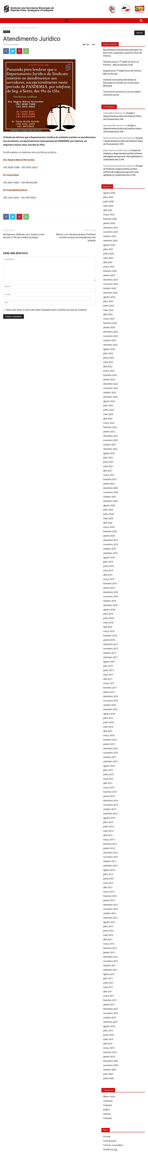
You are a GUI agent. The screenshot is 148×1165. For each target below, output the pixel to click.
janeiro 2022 (109, 431)
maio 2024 (108, 310)
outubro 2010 (109, 1017)
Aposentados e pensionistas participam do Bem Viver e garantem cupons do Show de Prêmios (122, 53)
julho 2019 (108, 561)
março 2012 (108, 943)
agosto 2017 (109, 661)
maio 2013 (108, 883)
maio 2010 (108, 1039)
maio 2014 (108, 830)
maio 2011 (108, 987)
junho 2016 (108, 722)
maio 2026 (108, 205)
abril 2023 (107, 366)
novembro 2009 (110, 1065)
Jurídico (106, 1109)
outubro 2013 (109, 861)
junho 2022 (108, 409)
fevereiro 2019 (110, 583)
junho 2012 (108, 930)
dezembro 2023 (110, 331)
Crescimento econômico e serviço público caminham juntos (122, 93)
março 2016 (108, 735)
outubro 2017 (109, 653)
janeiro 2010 (109, 1056)
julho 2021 (108, 457)
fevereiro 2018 (110, 635)
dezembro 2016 (110, 696)
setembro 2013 (110, 865)
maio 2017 (108, 674)
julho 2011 (108, 978)
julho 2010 (108, 1030)
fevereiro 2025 (110, 271)
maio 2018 (108, 622)
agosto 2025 (109, 245)
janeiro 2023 (109, 379)
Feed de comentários (113, 1145)
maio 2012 (108, 935)
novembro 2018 (110, 596)
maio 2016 (108, 726)
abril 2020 (107, 522)
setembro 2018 (110, 605)
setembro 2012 (110, 917)
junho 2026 (108, 201)
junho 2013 (108, 878)
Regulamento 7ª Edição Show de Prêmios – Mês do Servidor (123, 72)
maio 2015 (108, 778)
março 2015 (108, 787)
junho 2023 (108, 357)
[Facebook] (6, 51)
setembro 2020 (110, 501)
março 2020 (108, 527)
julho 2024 (108, 301)
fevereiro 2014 (110, 843)
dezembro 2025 (110, 227)
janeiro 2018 (109, 639)
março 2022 (108, 422)
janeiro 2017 (109, 692)
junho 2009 (108, 1078)
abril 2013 (107, 887)
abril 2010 (107, 1043)
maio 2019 (108, 570)
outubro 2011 (109, 965)
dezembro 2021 (110, 435)
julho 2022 (108, 405)
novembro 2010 (110, 1013)
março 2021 (108, 475)
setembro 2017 (110, 657)
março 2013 (108, 891)
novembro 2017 (110, 648)
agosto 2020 (109, 505)
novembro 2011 (110, 961)
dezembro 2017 (110, 644)
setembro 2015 (110, 761)
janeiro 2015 (109, 796)
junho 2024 (108, 305)
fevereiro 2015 (110, 791)
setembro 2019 (110, 553)
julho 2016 (108, 718)
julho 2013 (108, 874)
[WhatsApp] (26, 51)
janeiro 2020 (109, 535)
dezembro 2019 (110, 540)
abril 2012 (107, 939)
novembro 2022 (110, 388)
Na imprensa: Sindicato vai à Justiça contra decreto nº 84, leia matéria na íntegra (23, 236)
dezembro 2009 (110, 1061)
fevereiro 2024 (110, 323)
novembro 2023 (110, 336)
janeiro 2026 (109, 223)
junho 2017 (108, 670)
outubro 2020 (109, 496)
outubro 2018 (109, 600)
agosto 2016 (109, 713)
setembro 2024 (110, 292)
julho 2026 (108, 197)
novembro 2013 (110, 857)
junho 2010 (108, 1034)
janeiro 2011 (109, 1004)
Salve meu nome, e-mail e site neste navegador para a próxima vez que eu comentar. (46, 309)
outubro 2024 (109, 288)
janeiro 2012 (109, 952)
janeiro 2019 (109, 587)
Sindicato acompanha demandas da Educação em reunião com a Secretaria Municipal (121, 83)
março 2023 (108, 370)
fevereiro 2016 (110, 739)
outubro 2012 (109, 913)
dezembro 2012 (110, 904)
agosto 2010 (109, 1026)
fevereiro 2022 (110, 427)
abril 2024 (107, 314)
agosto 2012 (109, 922)
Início (5, 27)
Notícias (13, 27)
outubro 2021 (109, 444)
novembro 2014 (110, 804)
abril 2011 (107, 991)
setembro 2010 (110, 1021)
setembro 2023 (110, 344)
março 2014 (108, 839)
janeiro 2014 (109, 848)
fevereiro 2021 (110, 479)
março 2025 (108, 266)
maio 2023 (108, 362)
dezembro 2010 (110, 1008)
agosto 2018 (109, 609)
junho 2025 (108, 253)
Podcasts (107, 1118)
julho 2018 (108, 613)
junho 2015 (108, 774)
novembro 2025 (110, 231)
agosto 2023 (109, 349)
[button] (66, 20)
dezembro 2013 (110, 852)
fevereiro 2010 (110, 1052)
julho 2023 (108, 353)
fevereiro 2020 (110, 531)
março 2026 (108, 214)
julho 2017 (108, 666)
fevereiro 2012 (110, 948)
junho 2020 (108, 514)
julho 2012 (108, 926)
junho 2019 (108, 566)
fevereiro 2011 (110, 1000)
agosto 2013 (109, 870)
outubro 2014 (109, 809)
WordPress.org (110, 1149)
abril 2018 (107, 626)
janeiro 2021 (109, 483)
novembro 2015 (110, 752)
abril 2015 (107, 783)
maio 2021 (108, 466)
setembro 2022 (110, 396)
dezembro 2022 (110, 383)
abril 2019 (107, 574)
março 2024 (108, 318)
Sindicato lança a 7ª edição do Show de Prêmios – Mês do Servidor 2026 (121, 63)
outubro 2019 (109, 548)
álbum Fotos (109, 1096)
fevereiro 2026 (110, 218)
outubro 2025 (109, 236)
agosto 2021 (109, 453)
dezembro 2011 (110, 956)
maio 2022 (108, 414)
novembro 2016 (110, 700)
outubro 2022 (109, 392)
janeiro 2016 (109, 744)
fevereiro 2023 (110, 375)
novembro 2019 (110, 544)
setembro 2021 (110, 449)
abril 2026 (107, 210)
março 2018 (108, 631)
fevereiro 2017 (110, 687)
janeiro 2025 (109, 275)
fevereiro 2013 (110, 896)
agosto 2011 (109, 974)
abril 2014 (107, 835)
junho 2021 (108, 462)
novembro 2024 (110, 284)
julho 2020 (108, 509)
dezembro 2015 (110, 748)
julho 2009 (108, 1074)
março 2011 (108, 995)
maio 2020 (108, 518)
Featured (107, 1105)
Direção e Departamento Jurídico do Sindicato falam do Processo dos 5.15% (122, 116)
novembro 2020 (110, 492)
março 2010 (108, 1048)
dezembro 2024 (110, 279)
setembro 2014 (110, 813)
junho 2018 (108, 618)
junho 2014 (108, 826)
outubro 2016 (109, 705)
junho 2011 (108, 982)
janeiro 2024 (109, 327)
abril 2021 (107, 470)
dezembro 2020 (110, 488)
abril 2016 (107, 731)
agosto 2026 (109, 192)
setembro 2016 (110, 709)
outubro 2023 (109, 340)
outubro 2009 (109, 1069)
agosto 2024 (109, 297)
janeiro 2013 (109, 900)
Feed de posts (109, 1140)
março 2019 (108, 579)
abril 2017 (107, 679)
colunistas (108, 1100)
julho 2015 (108, 770)
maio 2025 (108, 258)
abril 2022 (107, 418)
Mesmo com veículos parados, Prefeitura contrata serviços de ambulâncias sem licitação (76, 237)
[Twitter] (13, 51)
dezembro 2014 (110, 800)
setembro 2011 (110, 969)
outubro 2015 (109, 757)
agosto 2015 (109, 765)
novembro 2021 (110, 440)
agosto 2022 (109, 401)
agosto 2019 (109, 557)
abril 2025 (107, 262)
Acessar (107, 1136)
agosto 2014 (109, 817)
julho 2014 (108, 822)
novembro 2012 (110, 909)
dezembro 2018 (110, 592)
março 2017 (108, 683)
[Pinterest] (19, 51)
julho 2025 (108, 249)
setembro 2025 (110, 240)
